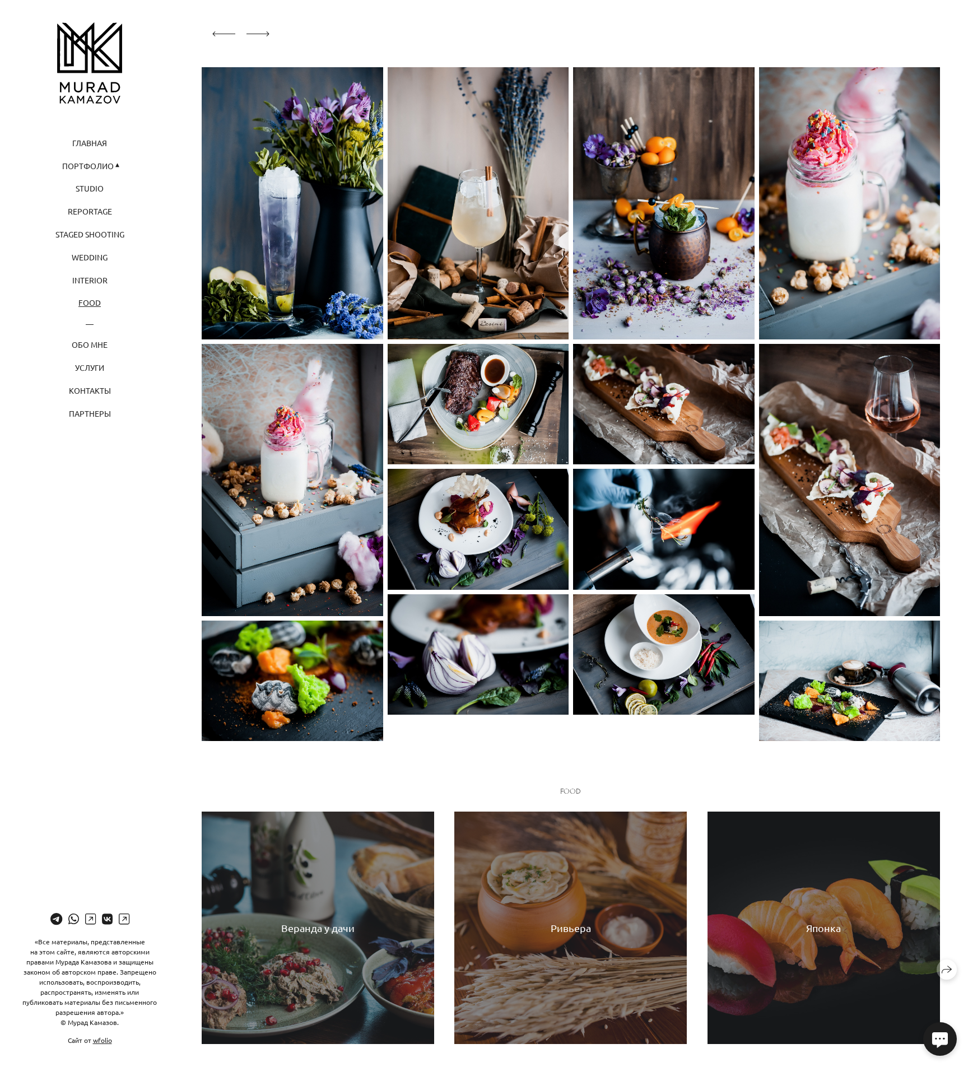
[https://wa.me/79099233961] (73, 918)
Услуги (89, 367)
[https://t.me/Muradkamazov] (56, 918)
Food (89, 302)
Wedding (90, 257)
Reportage (90, 211)
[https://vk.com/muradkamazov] (107, 918)
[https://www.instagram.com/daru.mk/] (90, 918)
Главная (89, 143)
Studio (90, 188)
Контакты (90, 390)
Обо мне (90, 344)
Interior (90, 280)
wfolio (102, 1040)
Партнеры (90, 413)
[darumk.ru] (89, 63)
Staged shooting (89, 234)
